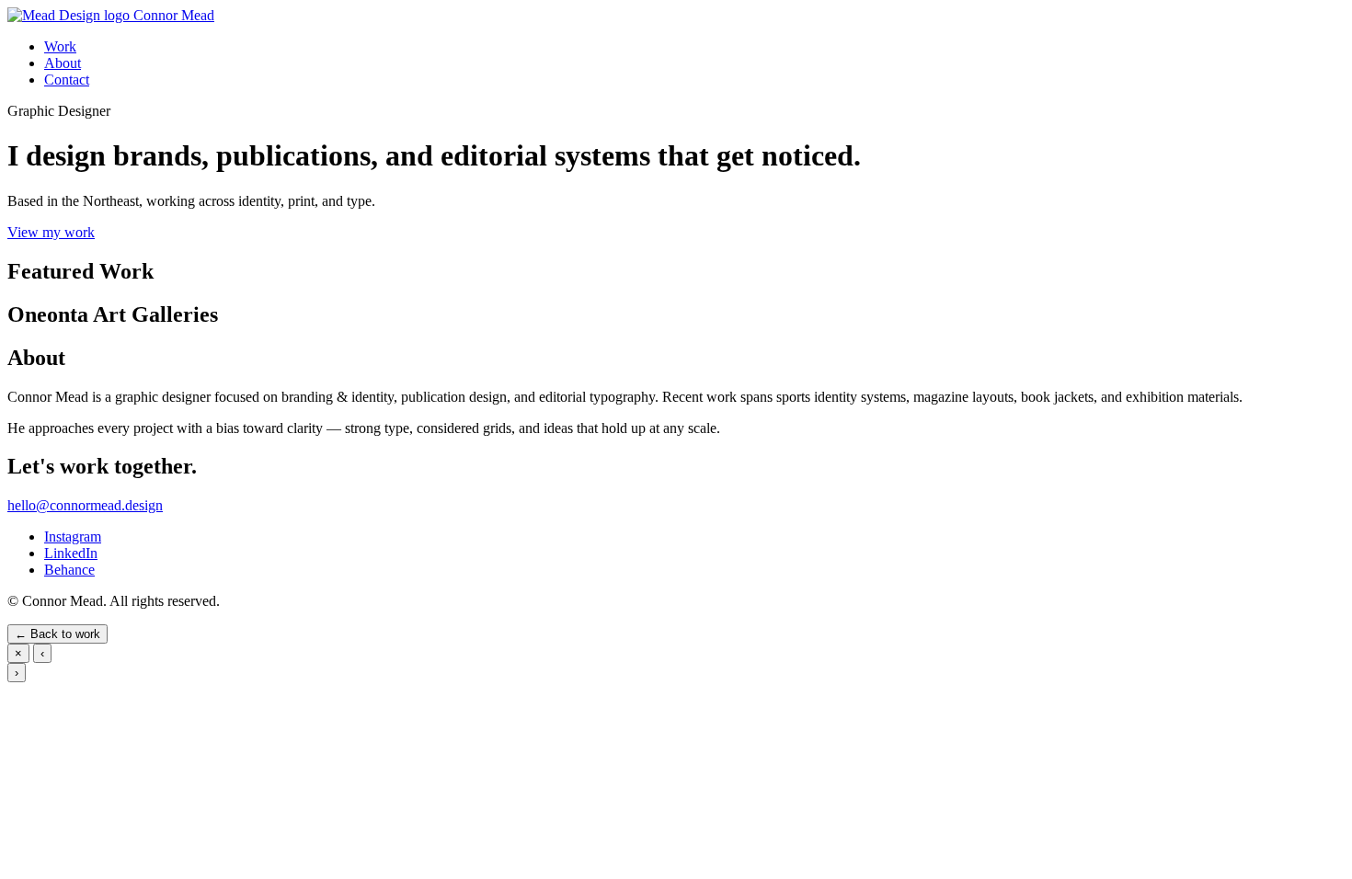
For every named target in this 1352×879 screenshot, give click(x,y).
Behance (69, 569)
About (62, 63)
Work (60, 46)
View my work (51, 232)
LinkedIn (70, 553)
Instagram (72, 536)
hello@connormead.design (85, 505)
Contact (66, 79)
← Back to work (57, 634)
